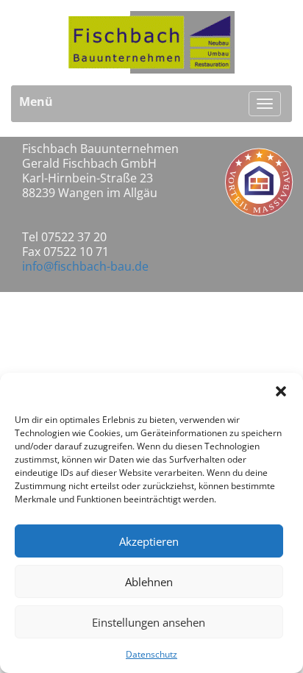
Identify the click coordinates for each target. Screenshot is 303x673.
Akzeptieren (149, 541)
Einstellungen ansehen (148, 622)
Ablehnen (149, 581)
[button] (281, 391)
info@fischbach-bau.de (85, 266)
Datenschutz (151, 654)
